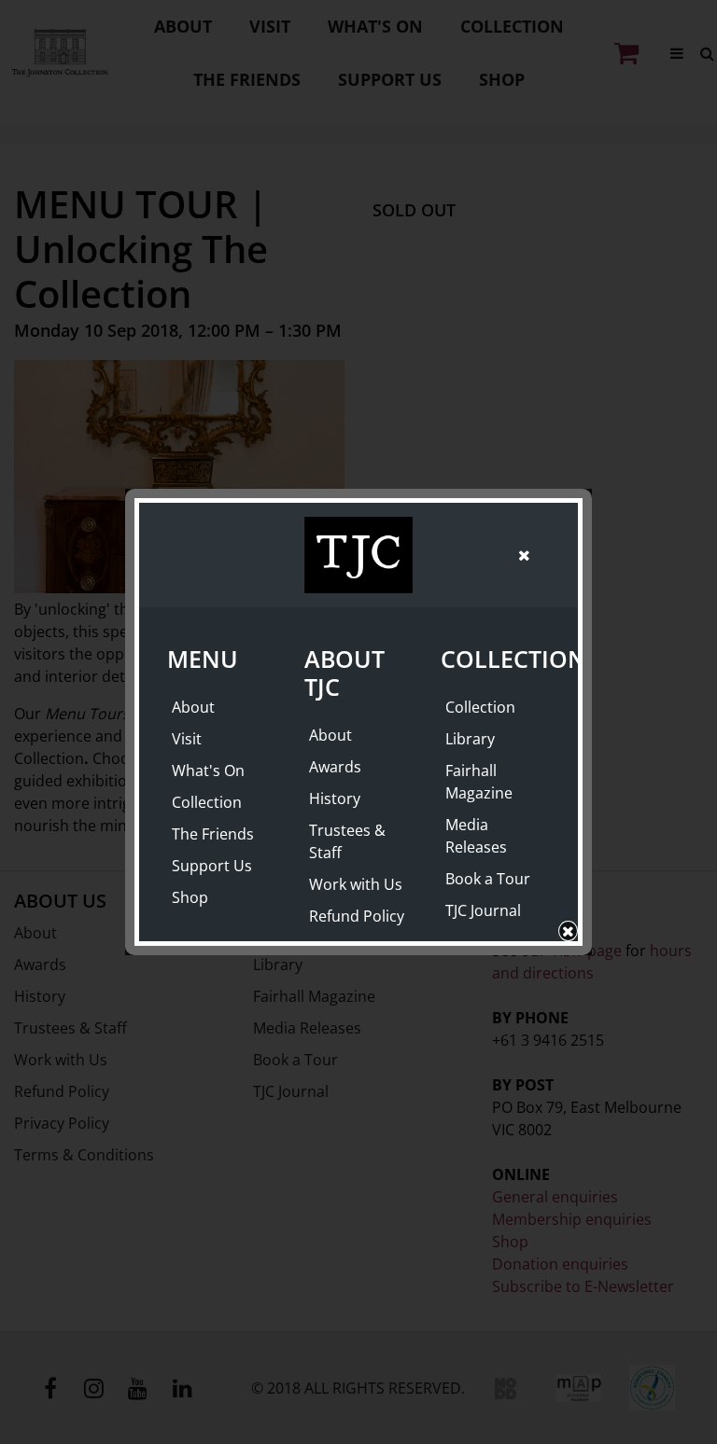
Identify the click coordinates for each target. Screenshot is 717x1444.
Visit (187, 739)
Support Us (212, 865)
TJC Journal (483, 910)
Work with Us (355, 884)
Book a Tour (487, 878)
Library (470, 739)
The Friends (213, 834)
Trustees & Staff (347, 841)
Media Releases (476, 835)
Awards (335, 767)
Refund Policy (356, 916)
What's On (208, 770)
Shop (190, 897)
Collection (207, 802)
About (193, 707)
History (334, 798)
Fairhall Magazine (479, 781)
